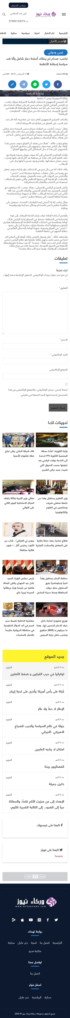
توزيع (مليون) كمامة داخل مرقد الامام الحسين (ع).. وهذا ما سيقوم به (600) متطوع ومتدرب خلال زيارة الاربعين (52, 627)
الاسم (64, 339)
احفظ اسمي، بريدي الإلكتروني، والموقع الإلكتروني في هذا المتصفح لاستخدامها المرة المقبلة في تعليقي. (38, 392)
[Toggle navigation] (64, 14)
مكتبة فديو (35, 950)
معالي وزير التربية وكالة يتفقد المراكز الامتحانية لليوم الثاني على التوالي (19, 503)
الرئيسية (57, 942)
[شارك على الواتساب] (35, 84)
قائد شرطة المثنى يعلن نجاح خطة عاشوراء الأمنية (19, 453)
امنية (34, 942)
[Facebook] (58, 84)
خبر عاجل (23, 942)
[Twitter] (46, 84)
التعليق (63, 287)
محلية (11, 942)
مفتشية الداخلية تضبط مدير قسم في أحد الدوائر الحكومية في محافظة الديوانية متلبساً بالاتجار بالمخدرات (19, 627)
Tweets (59, 856)
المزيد (9, 667)
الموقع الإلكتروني (59, 369)
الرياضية (36, 997)
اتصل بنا (44, 942)
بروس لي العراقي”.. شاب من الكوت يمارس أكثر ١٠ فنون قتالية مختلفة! (19, 545)
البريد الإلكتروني (59, 354)
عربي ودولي (55, 52)
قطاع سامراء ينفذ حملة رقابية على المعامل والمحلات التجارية (52, 542)
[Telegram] (24, 84)
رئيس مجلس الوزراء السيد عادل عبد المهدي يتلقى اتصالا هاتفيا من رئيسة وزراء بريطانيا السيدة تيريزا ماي (18, 585)
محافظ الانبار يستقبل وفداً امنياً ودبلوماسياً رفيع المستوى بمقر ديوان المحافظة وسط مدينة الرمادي (52, 585)
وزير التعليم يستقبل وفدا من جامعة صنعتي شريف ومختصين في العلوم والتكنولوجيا (53, 505)
